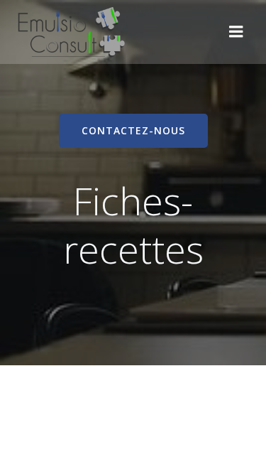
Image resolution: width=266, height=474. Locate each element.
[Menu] (236, 32)
